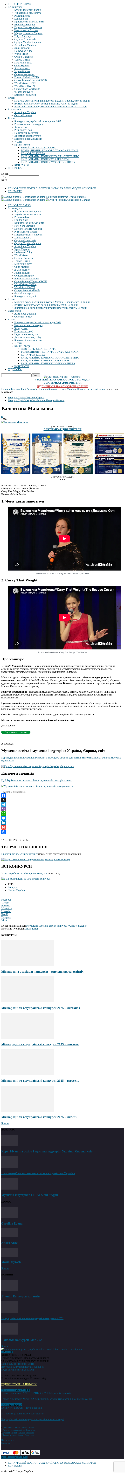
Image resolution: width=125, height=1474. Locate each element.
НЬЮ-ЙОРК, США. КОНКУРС (38, 147)
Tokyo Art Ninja (22, 36)
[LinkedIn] (62, 822)
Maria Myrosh (11, 1262)
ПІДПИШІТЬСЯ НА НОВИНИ (19, 1384)
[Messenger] (62, 818)
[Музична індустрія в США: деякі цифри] (9, 1188)
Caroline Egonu (12, 1223)
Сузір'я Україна (16, 890)
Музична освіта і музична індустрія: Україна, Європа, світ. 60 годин (52, 100)
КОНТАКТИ (21, 165)
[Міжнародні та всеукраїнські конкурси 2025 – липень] (27, 1110)
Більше (5, 1123)
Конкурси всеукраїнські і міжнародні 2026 (37, 121)
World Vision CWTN (25, 83)
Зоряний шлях (22, 71)
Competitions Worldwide (27, 89)
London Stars (21, 18)
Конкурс (12, 887)
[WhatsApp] (62, 813)
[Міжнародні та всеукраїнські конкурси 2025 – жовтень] (27, 1038)
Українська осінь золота (27, 12)
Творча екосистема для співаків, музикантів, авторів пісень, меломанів (46, 1399)
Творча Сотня (22, 59)
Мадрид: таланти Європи (28, 33)
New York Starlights (24, 24)
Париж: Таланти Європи (28, 27)
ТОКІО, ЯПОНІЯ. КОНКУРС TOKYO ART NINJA (49, 150)
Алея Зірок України (25, 45)
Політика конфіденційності (12, 1435)
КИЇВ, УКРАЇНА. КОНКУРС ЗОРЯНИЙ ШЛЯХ (48, 162)
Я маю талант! (22, 68)
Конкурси (5, 1443)
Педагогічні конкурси (26, 132)
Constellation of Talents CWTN (30, 80)
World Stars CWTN (24, 86)
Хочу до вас (21, 127)
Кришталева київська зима (29, 21)
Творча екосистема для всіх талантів (36, 1393)
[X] (62, 800)
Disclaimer (30, 1432)
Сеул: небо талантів (25, 39)
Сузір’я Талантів (23, 56)
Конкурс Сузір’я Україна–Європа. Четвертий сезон (76, 389)
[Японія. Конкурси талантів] (9, 1290)
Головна (5, 389)
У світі (18, 141)
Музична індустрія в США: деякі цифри (29, 1195)
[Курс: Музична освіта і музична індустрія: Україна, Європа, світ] (9, 1145)
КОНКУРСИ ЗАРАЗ (19, 4)
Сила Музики (21, 65)
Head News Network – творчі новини (21, 1407)
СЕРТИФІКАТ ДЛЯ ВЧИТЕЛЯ (63, 382)
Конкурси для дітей (25, 94)
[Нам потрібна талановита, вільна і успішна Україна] (9, 1166)
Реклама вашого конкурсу (28, 124)
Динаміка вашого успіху (27, 135)
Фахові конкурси (23, 91)
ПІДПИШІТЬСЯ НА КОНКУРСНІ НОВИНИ (62, 386)
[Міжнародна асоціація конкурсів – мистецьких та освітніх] (27, 965)
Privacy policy (30, 1435)
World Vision (21, 53)
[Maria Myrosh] (9, 1255)
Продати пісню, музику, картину (19, 854)
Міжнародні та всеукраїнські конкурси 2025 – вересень (40, 1080)
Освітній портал (23, 115)
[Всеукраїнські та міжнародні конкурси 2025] (9, 1311)
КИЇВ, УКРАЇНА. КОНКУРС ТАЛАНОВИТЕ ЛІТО (50, 156)
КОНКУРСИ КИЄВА (33, 153)
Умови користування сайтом (13, 1430)
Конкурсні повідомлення (28, 138)
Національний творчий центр (17, 1363)
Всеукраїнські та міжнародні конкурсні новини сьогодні (32, 1419)
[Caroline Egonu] (9, 1217)
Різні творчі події (23, 130)
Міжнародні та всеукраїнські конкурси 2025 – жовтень (40, 1044)
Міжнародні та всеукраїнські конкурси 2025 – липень (39, 1117)
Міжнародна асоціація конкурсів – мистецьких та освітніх (42, 971)
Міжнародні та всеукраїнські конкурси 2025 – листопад (40, 1008)
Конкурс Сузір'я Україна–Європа (29, 389)
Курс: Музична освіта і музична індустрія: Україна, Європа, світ (46, 1151)
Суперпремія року (24, 74)
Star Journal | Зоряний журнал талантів (22, 1413)
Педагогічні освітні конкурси (17, 1369)
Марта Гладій (31, 928)
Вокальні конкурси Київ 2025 (22, 1340)
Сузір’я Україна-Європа (27, 42)
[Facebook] (62, 795)
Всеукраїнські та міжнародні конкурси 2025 (32, 1318)
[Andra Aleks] (9, 1236)
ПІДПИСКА (15, 168)
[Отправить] (62, 832)
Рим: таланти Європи (26, 30)
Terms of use (30, 1430)
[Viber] (62, 809)
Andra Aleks (9, 1242)
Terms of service (27, 1427)
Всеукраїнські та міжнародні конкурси (22, 1366)
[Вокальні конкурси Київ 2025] (9, 1333)
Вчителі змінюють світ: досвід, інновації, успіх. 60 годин (46, 103)
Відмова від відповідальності (13, 1432)
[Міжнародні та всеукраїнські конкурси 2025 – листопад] (27, 1001)
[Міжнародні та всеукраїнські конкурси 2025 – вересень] (27, 1074)
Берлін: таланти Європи (27, 9)
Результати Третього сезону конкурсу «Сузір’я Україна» (57, 925)
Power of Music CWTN (26, 77)
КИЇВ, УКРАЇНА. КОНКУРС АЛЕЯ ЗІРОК (45, 159)
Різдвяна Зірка (22, 15)
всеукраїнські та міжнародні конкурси (26, 873)
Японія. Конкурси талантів (20, 1296)
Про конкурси (7, 1440)
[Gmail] (62, 827)
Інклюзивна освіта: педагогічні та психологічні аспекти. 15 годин (50, 106)
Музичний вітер (23, 62)
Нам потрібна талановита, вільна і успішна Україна (38, 1173)
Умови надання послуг (11, 1427)
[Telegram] (62, 804)
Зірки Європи (22, 48)
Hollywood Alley (23, 50)
